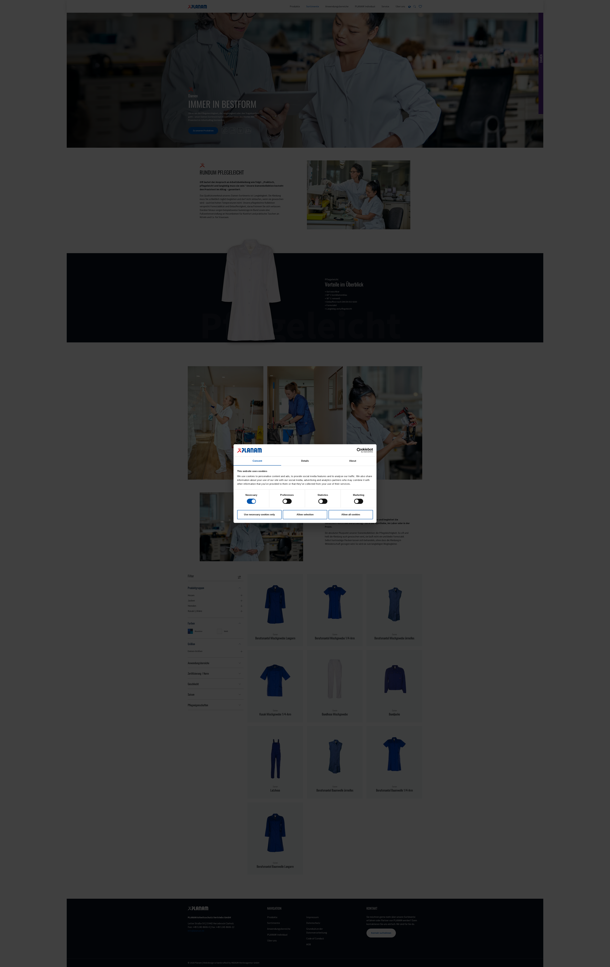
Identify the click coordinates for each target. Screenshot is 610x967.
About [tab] (352, 460)
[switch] (287, 501)
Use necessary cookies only (259, 514)
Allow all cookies (350, 514)
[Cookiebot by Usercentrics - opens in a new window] (359, 450)
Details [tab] (305, 460)
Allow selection (305, 514)
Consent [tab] (257, 460)
